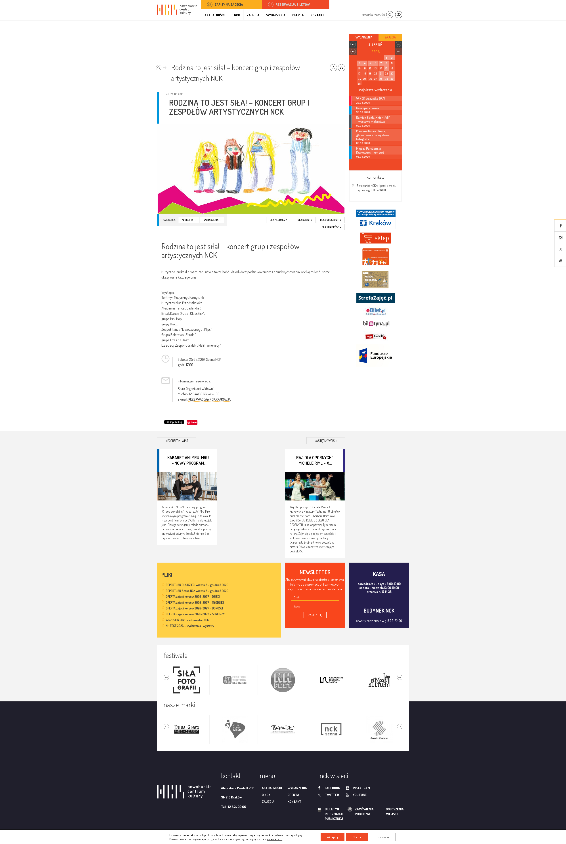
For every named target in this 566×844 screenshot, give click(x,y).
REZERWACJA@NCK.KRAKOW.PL (209, 399)
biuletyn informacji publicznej (330, 814)
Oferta (298, 15)
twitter (332, 795)
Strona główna (162, 66)
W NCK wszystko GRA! (370, 98)
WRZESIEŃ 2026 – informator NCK (187, 620)
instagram (361, 788)
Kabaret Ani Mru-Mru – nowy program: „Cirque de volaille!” (188, 460)
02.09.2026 (363, 125)
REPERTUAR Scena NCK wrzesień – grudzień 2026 (197, 591)
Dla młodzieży (280, 220)
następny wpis (325, 441)
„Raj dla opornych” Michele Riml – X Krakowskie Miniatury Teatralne (314, 460)
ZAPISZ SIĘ (315, 615)
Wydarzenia (275, 15)
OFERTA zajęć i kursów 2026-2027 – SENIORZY (195, 614)
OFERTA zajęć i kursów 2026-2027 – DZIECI (193, 596)
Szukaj (389, 14)
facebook (332, 788)
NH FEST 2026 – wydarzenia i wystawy (190, 626)
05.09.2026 (363, 156)
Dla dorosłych (330, 220)
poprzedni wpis (177, 441)
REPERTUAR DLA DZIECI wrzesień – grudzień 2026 (197, 585)
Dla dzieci (305, 220)
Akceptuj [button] (332, 837)
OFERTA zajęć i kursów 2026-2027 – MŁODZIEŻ (195, 602)
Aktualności (215, 15)
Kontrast (398, 14)
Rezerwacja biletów (293, 4)
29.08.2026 (363, 102)
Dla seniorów (331, 227)
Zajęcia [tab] (390, 37)
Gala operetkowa (367, 108)
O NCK (235, 15)
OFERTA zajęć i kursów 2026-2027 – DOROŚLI (194, 608)
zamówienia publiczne (350, 811)
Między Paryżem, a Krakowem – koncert (370, 150)
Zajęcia (253, 15)
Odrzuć (357, 837)
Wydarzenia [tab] (364, 37)
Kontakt (317, 15)
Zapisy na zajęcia (229, 4)
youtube (360, 795)
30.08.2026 (363, 112)
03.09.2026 (363, 143)
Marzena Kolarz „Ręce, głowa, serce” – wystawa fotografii (372, 135)
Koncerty (189, 220)
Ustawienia (383, 837)
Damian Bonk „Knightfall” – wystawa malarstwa (373, 119)
